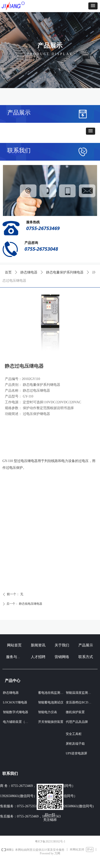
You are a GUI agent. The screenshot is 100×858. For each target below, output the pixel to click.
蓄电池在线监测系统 (52, 692)
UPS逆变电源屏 (76, 753)
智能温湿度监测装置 (80, 692)
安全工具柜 (74, 734)
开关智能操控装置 (50, 722)
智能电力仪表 (47, 712)
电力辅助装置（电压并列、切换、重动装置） (18, 722)
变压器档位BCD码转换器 (80, 702)
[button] (93, 5)
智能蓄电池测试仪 (50, 702)
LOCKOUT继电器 (15, 702)
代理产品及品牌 (77, 722)
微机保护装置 (75, 712)
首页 (8, 272)
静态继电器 (28, 272)
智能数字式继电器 (15, 712)
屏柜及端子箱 (75, 743)
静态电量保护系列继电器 (64, 272)
